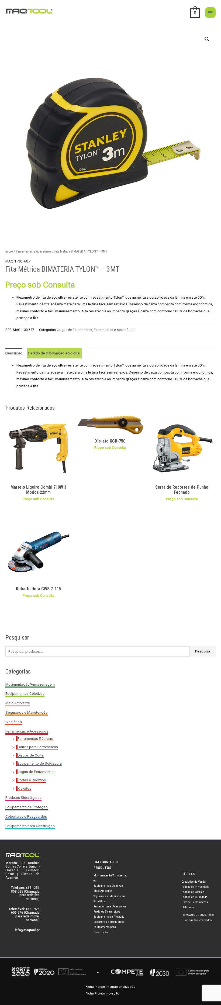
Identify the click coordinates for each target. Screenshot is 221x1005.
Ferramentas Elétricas (35, 738)
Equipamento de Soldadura (40, 763)
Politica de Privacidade (195, 887)
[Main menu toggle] (210, 12)
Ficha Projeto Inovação (102, 993)
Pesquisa (202, 651)
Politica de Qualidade (194, 897)
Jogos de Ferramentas (36, 771)
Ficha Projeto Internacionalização (110, 987)
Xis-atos (24, 788)
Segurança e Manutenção (26, 712)
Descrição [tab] (13, 353)
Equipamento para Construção (30, 826)
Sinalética (13, 722)
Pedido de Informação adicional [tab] (54, 353)
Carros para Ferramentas (38, 747)
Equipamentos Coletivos (24, 693)
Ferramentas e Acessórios (26, 731)
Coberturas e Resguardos (26, 816)
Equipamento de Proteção (26, 807)
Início (9, 251)
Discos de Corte (31, 755)
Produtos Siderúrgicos (23, 797)
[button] (207, 39)
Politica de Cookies (192, 892)
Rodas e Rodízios (32, 780)
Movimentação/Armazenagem (30, 684)
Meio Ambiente (17, 703)
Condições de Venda (193, 881)
